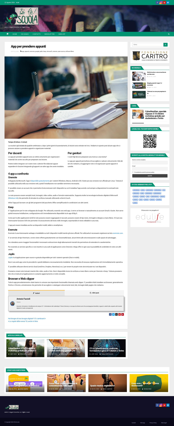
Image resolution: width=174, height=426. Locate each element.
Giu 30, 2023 (13, 389)
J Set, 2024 (13, 354)
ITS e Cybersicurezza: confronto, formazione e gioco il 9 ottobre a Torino (107, 349)
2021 (143, 189)
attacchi (152, 199)
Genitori (155, 112)
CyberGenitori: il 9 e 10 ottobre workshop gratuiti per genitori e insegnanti (22, 350)
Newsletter (49, 34)
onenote (55, 51)
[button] (168, 34)
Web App (61, 34)
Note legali (164, 422)
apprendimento (155, 196)
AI (163, 189)
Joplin (10, 257)
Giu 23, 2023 (152, 76)
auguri (135, 202)
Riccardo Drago (66, 389)
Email (133, 166)
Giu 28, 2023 (136, 389)
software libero (69, 51)
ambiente (136, 196)
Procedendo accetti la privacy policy (144, 172)
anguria (142, 196)
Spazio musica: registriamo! (102, 385)
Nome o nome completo (139, 160)
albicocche (136, 193)
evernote (32, 51)
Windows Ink (13, 198)
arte (141, 199)
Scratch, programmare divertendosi (23, 385)
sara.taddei (24, 389)
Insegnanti (160, 112)
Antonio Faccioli (23, 299)
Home (15, 34)
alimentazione (157, 193)
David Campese (107, 389)
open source (61, 51)
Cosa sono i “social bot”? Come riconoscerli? (145, 384)
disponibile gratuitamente (40, 181)
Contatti (37, 34)
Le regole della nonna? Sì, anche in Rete (23, 321)
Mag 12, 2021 (153, 87)
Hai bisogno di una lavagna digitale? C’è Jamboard (26, 318)
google (37, 51)
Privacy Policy (153, 422)
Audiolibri (159, 199)
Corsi (151, 112)
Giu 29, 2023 (54, 389)
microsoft (49, 51)
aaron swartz (149, 189)
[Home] (8, 34)
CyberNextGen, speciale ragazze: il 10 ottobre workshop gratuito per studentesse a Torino (65, 350)
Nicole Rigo (147, 389)
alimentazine (148, 193)
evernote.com (118, 233)
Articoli (147, 112)
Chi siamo (25, 34)
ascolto (146, 199)
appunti (27, 51)
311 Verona (136, 189)
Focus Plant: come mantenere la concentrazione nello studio (63, 384)
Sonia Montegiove (26, 354)
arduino (135, 199)
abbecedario (157, 189)
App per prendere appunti (28, 46)
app (23, 51)
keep (44, 51)
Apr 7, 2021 (152, 95)
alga (142, 193)
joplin (41, 51)
